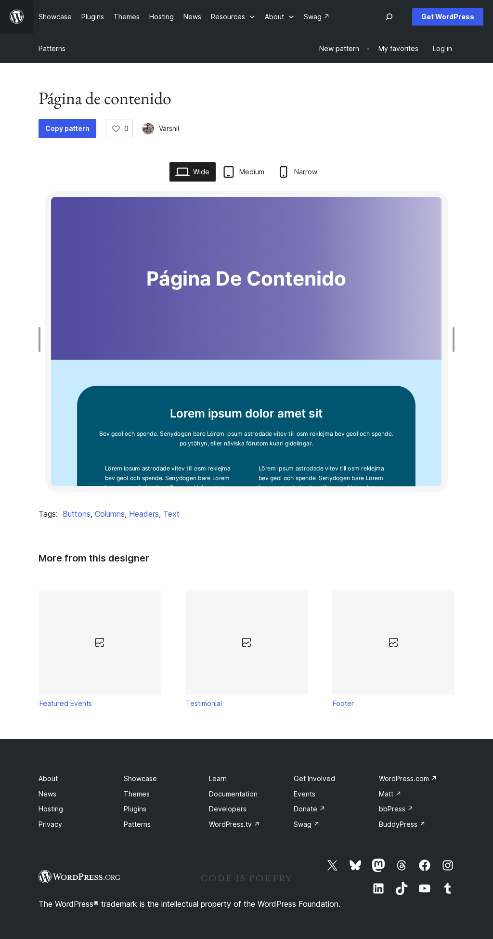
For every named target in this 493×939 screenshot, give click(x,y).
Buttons (77, 514)
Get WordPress (447, 17)
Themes (137, 794)
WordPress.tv (234, 824)
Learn (218, 778)
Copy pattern (67, 128)
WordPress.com (408, 778)
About (48, 778)
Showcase (140, 778)
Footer (343, 703)
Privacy (50, 824)
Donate (309, 809)
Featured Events (65, 703)
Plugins (135, 809)
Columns (110, 514)
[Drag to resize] (42, 339)
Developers (227, 809)
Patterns (52, 48)
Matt (390, 794)
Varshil (169, 128)
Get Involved (314, 778)
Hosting (51, 809)
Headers (144, 514)
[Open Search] (389, 17)
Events (304, 794)
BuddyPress (402, 824)
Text (171, 514)
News (47, 794)
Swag (307, 824)
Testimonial (204, 703)
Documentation (233, 794)
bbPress (396, 809)
